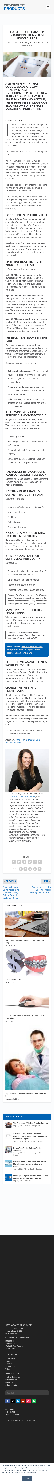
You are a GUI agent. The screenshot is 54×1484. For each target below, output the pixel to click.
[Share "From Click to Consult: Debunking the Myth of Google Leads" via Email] (34, 861)
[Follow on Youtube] (23, 1401)
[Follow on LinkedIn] (18, 1401)
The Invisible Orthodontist (23, 796)
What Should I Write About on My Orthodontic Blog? (26, 941)
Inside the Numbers (13, 979)
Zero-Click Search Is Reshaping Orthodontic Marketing (24, 1016)
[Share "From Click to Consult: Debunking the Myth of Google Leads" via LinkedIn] (24, 861)
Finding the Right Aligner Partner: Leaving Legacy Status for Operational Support (30, 1177)
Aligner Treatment (30, 1141)
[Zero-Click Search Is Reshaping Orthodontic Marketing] (27, 999)
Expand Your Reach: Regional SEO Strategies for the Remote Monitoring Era (25, 649)
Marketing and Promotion (31, 42)
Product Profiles (36, 1169)
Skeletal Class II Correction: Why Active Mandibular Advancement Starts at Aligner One (29, 1164)
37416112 (19, 740)
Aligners (40, 1141)
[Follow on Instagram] (28, 1401)
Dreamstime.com (13, 742)
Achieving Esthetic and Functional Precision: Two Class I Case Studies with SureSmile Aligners (30, 1136)
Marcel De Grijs (33, 740)
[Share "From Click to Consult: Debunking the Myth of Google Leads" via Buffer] (29, 861)
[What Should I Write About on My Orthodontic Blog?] (27, 924)
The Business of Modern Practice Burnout (30, 1123)
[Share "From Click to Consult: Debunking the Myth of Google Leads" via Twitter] (19, 861)
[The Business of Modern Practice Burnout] (8, 1125)
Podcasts (27, 1181)
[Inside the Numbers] (27, 962)
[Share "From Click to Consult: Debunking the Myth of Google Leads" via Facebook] (14, 861)
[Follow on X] (13, 1401)
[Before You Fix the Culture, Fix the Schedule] (8, 1149)
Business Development (32, 1126)
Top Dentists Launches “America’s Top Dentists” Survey (26, 1094)
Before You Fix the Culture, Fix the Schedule (27, 1149)
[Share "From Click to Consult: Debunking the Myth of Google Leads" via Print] (40, 861)
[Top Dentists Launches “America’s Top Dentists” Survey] (27, 1057)
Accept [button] (27, 1479)
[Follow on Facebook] (7, 1401)
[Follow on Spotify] (34, 1401)
